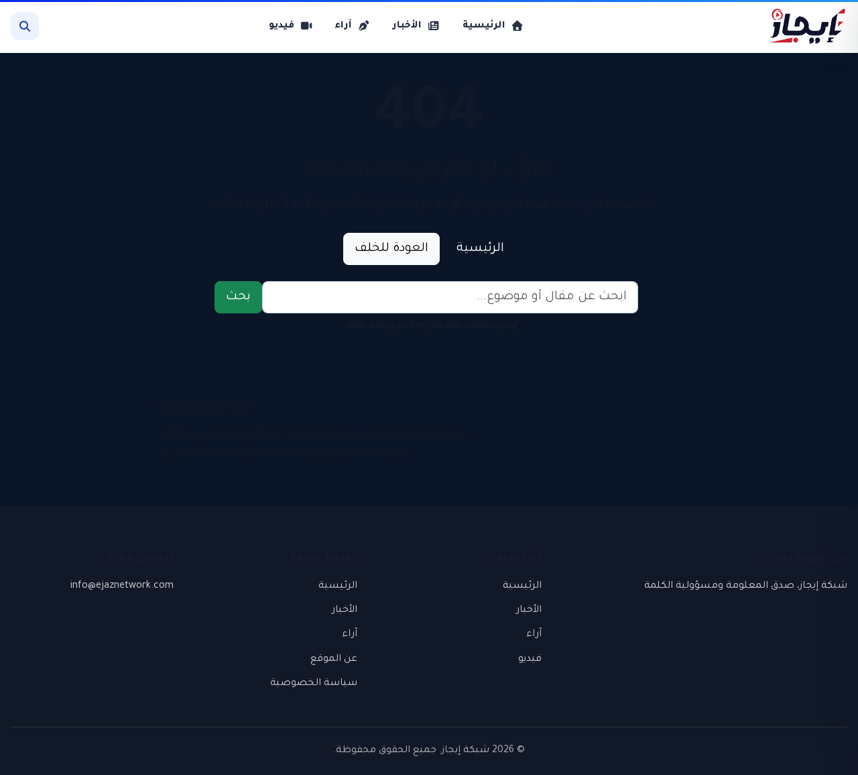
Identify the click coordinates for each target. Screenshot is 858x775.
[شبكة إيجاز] (800, 26)
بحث (238, 297)
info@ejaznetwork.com (122, 586)
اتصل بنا (178, 453)
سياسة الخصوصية (313, 683)
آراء (534, 634)
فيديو (530, 659)
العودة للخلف (391, 249)
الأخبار (529, 610)
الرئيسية (480, 249)
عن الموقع (333, 659)
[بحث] (25, 26)
